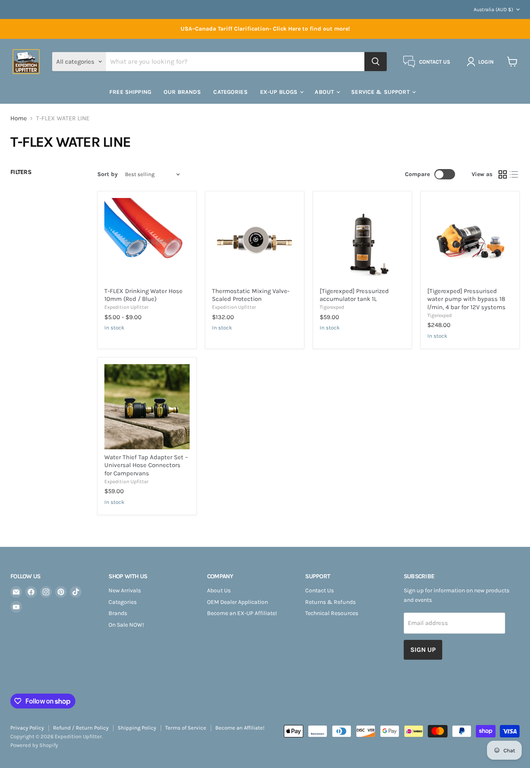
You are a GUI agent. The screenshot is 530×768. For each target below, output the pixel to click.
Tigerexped (332, 307)
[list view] (514, 174)
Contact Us (319, 590)
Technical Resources (331, 613)
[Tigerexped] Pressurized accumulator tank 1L (354, 295)
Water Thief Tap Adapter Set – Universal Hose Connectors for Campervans (146, 465)
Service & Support (381, 91)
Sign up (423, 650)
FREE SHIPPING (130, 91)
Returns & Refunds (330, 602)
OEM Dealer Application (237, 602)
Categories (122, 602)
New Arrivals (124, 590)
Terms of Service (185, 728)
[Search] (375, 61)
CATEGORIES (230, 91)
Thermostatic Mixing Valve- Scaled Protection (250, 295)
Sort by (107, 174)
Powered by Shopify (34, 745)
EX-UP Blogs (279, 91)
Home (18, 118)
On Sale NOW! (126, 624)
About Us (219, 590)
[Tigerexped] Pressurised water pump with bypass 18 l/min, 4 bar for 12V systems (466, 299)
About (325, 91)
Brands (117, 613)
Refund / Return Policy (80, 728)
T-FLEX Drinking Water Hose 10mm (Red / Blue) (143, 295)
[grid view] (502, 174)
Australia (493, 9)
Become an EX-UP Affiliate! (242, 613)
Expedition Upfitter (126, 307)
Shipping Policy (137, 728)
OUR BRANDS (182, 91)
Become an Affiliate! (240, 728)
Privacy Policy (27, 728)
